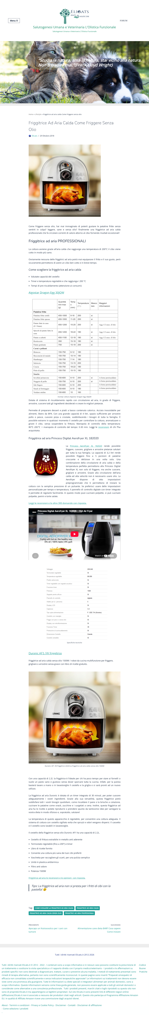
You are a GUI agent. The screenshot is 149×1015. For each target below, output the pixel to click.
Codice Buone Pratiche (143, 968)
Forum (123, 20)
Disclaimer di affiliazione (89, 1005)
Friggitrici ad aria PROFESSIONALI (79, 913)
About (5, 1005)
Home (31, 114)
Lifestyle (38, 114)
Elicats (34, 136)
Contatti (72, 1005)
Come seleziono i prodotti (15, 1008)
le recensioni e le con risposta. (57, 878)
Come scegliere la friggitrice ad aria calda (54, 908)
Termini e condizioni (19, 1005)
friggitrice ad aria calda (88, 908)
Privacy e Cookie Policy (42, 1005)
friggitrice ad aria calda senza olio (46, 913)
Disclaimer (61, 1005)
